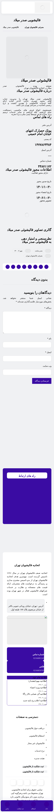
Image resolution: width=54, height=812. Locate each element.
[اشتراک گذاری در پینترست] (35, 267)
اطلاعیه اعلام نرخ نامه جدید (35, 700)
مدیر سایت (38, 251)
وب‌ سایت (47, 366)
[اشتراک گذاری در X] (41, 267)
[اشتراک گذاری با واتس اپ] (24, 267)
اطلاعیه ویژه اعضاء (38, 687)
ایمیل (48, 352)
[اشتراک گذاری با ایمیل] (13, 267)
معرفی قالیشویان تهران (34, 256)
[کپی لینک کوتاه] (8, 267)
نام (49, 338)
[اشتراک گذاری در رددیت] (30, 267)
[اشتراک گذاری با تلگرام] (19, 267)
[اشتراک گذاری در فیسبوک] (46, 267)
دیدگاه (47, 308)
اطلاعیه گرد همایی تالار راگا (35, 694)
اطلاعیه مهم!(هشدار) (38, 681)
